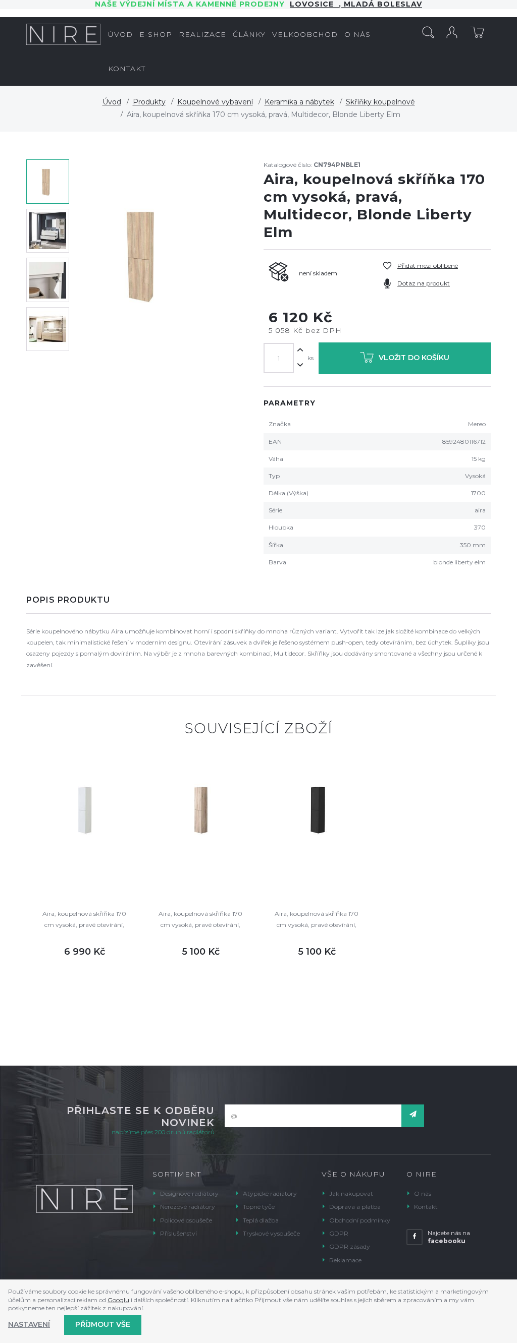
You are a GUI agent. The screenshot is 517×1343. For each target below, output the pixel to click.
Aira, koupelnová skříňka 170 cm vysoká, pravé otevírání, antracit (316, 920)
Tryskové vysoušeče (271, 1233)
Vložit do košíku (414, 357)
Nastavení (29, 1324)
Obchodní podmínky (359, 1220)
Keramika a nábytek (299, 101)
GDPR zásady (349, 1246)
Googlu (118, 1300)
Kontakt (426, 1206)
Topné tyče (259, 1206)
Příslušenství (178, 1233)
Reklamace (345, 1260)
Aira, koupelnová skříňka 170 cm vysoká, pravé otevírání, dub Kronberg (200, 920)
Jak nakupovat (351, 1193)
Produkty (149, 101)
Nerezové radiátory (187, 1206)
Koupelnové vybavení (215, 101)
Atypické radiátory (270, 1193)
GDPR (338, 1233)
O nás (422, 1193)
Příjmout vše (102, 1324)
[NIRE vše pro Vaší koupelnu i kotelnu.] (63, 34)
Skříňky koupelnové (380, 101)
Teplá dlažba (261, 1220)
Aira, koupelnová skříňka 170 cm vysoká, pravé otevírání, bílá (84, 920)
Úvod (111, 101)
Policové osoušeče (186, 1220)
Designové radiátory (189, 1193)
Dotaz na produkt (423, 283)
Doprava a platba (355, 1206)
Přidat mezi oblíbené (427, 265)
